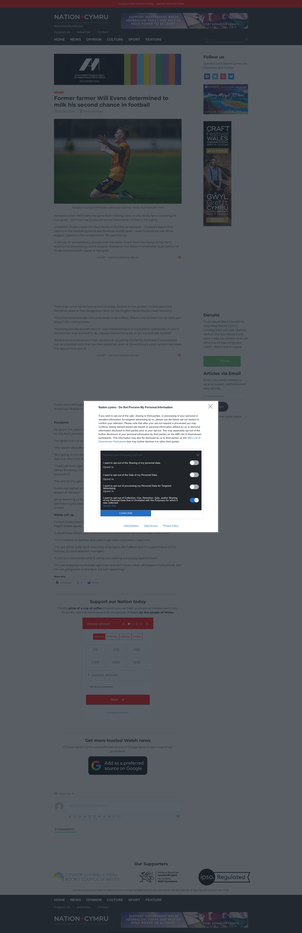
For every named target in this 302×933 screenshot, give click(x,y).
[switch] (194, 462)
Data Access (151, 525)
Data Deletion (131, 525)
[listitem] (151, 455)
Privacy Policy (170, 525)
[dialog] (151, 466)
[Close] (211, 407)
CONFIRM (125, 513)
